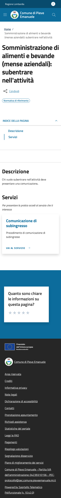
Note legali (11, 394)
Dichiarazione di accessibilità (21, 401)
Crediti (8, 381)
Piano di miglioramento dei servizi (24, 463)
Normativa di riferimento (16, 100)
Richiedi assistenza (16, 422)
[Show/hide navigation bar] (5, 14)
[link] (19, 248)
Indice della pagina (16, 121)
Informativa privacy (16, 388)
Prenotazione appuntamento (21, 415)
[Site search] (54, 15)
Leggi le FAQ (12, 435)
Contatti (9, 408)
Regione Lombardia (14, 4)
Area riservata (13, 374)
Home (7, 29)
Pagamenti (11, 442)
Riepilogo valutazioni (17, 449)
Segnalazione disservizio (19, 456)
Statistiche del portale (17, 428)
